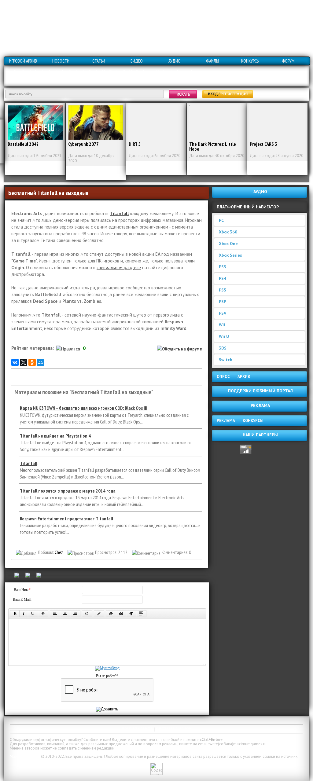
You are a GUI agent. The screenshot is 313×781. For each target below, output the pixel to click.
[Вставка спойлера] (141, 613)
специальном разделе (119, 267)
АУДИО (174, 61)
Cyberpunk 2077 (83, 144)
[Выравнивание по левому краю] (55, 613)
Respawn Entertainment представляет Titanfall (66, 518)
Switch (225, 359)
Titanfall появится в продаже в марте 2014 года (68, 491)
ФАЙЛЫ (212, 61)
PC (221, 220)
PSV (222, 313)
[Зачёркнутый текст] (43, 613)
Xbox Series (230, 255)
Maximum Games (25, 756)
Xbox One (228, 243)
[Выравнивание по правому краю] (75, 613)
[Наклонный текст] (23, 613)
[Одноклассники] (32, 362)
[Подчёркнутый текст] (33, 613)
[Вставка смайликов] (87, 613)
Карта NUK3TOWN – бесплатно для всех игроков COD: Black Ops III (83, 408)
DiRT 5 (135, 144)
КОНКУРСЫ (250, 61)
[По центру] (65, 613)
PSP (222, 301)
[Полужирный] (15, 613)
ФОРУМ (288, 61)
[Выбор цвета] (99, 613)
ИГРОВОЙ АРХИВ (23, 61)
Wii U (224, 336)
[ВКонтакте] (15, 362)
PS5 (222, 290)
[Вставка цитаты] (121, 613)
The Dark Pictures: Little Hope (212, 146)
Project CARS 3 (263, 144)
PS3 (222, 267)
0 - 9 (12, 71)
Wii (222, 325)
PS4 (222, 278)
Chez (59, 552)
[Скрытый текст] (111, 613)
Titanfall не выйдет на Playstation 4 (55, 436)
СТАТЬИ (98, 61)
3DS (222, 348)
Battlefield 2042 (23, 144)
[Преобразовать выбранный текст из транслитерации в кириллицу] (131, 613)
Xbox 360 (228, 232)
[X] (23, 362)
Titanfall (119, 213)
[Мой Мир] (40, 362)
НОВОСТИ (60, 61)
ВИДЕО (137, 61)
